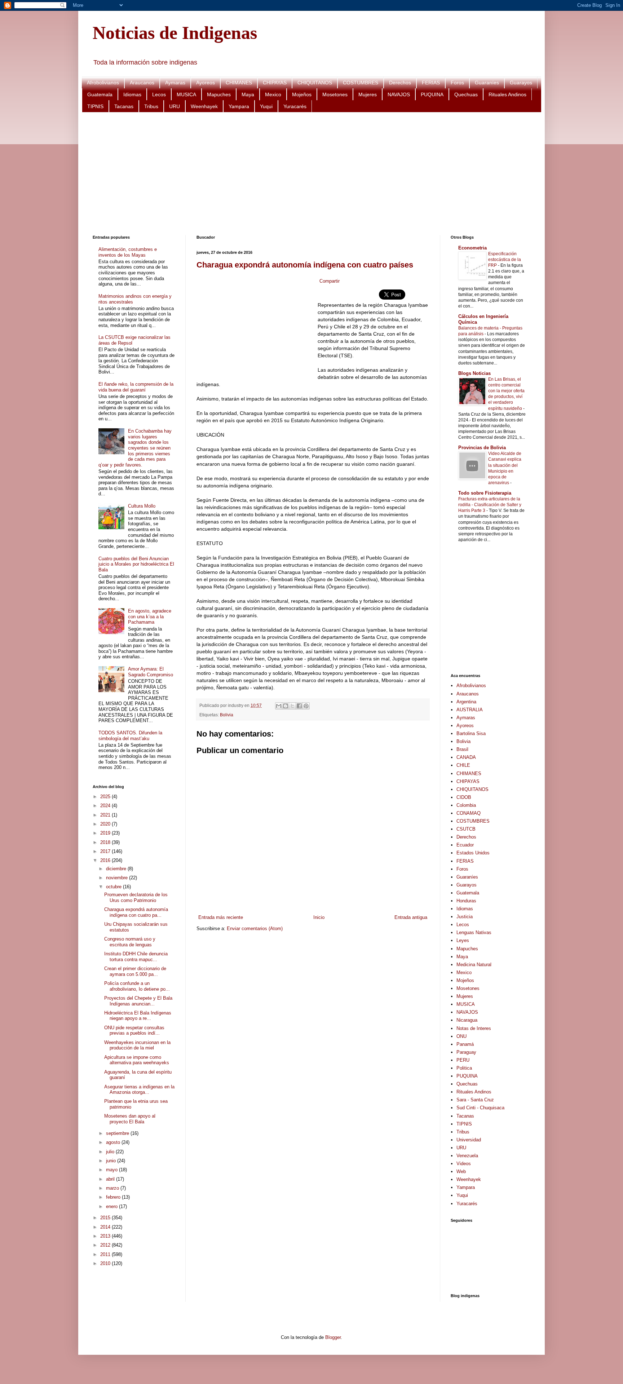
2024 (106, 805)
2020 (106, 824)
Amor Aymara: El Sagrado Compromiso (150, 671)
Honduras (466, 900)
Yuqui (266, 106)
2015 (106, 1217)
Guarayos (521, 82)
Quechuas (466, 94)
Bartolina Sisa (471, 733)
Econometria (472, 248)
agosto (113, 1142)
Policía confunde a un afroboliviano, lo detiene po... (137, 986)
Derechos (400, 82)
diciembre (117, 868)
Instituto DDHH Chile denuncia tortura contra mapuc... (136, 956)
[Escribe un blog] (285, 705)
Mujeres (367, 94)
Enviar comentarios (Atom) (255, 928)
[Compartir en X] (292, 705)
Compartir (329, 281)
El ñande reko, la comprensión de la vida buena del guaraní (135, 387)
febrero (114, 1197)
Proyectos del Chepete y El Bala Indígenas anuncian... (138, 1001)
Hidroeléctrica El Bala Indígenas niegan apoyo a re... (137, 1015)
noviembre (117, 877)
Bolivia (226, 714)
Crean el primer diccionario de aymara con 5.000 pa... (135, 971)
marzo (113, 1188)
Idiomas (132, 94)
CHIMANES (239, 82)
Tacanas (123, 106)
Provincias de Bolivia (482, 447)
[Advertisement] (309, 173)
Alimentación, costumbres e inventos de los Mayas (127, 252)
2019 (106, 833)
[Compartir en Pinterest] (306, 705)
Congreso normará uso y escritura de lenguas (129, 941)
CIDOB (463, 797)
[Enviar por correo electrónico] (278, 705)
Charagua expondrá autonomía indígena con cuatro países (304, 264)
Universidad (468, 1139)
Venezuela (467, 1155)
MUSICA (186, 94)
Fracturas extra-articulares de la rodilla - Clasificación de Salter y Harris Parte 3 (489, 504)
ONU (461, 1036)
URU (174, 106)
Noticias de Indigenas (175, 33)
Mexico (273, 94)
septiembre (118, 1133)
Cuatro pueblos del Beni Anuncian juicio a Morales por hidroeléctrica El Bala (136, 564)
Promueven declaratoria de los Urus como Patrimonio (136, 897)
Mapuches (219, 94)
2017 (106, 851)
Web (461, 1171)
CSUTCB (466, 829)
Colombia (466, 805)
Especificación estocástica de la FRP (504, 259)
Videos (463, 1163)
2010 (106, 1263)
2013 (106, 1236)
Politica (464, 1068)
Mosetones (335, 94)
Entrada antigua (410, 917)
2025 (106, 796)
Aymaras (175, 82)
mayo (112, 1169)
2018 (106, 842)
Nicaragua (466, 1020)
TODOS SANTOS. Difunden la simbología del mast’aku (130, 735)
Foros (457, 82)
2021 (106, 815)
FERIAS (431, 82)
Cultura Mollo (141, 506)
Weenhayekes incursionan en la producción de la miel (137, 1045)
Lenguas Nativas (473, 932)
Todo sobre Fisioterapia (484, 493)
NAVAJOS (399, 94)
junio (111, 1160)
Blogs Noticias (474, 373)
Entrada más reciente (220, 917)
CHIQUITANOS (314, 82)
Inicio (318, 917)
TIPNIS (95, 106)
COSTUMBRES (360, 82)
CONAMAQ (468, 813)
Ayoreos (205, 82)
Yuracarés (294, 106)
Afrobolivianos (103, 82)
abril (111, 1179)
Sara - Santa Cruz (475, 1099)
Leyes (462, 940)
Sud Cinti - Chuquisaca (480, 1107)
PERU (462, 1060)
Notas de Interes (473, 1028)
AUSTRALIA (469, 709)
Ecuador (465, 845)
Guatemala (99, 94)
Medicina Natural (473, 964)
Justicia (464, 916)
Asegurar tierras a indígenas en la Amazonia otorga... (139, 1089)
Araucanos (142, 82)
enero (112, 1206)
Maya (248, 94)
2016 (106, 860)
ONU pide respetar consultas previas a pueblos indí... (134, 1030)
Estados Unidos (473, 852)
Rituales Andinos (507, 94)
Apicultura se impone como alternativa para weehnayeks (136, 1060)
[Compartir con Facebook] (299, 705)
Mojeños (302, 94)
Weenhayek (204, 106)
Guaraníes (487, 82)
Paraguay (466, 1052)
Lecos (159, 94)
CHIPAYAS (275, 82)
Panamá (465, 1044)
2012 (106, 1245)
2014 (106, 1227)
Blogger (333, 1337)
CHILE (463, 765)
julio (111, 1151)
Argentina (466, 701)
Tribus (151, 106)
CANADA (466, 757)
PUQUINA (432, 94)
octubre (114, 886)
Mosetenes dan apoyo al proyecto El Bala (129, 1118)
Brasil (462, 749)
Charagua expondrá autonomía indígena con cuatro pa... (136, 912)
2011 (106, 1254)
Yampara (239, 106)
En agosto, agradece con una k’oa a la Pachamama (149, 616)
